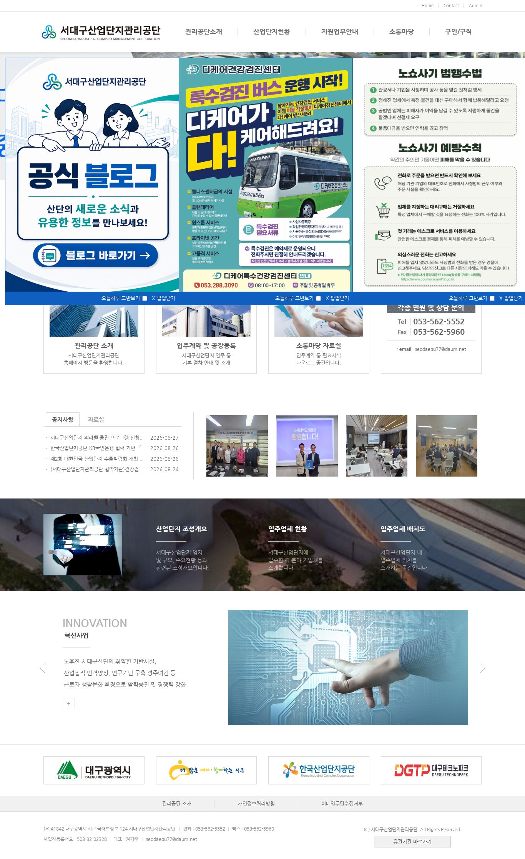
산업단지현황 (271, 31)
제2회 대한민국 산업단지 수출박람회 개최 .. (96, 459)
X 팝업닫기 (163, 298)
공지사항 (62, 419)
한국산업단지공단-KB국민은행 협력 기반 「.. (97, 448)
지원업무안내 (339, 31)
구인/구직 (458, 31)
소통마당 (401, 31)
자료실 (96, 419)
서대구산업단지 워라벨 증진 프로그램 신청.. (96, 437)
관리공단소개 (203, 31)
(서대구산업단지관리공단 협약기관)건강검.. (96, 469)
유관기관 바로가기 (412, 841)
